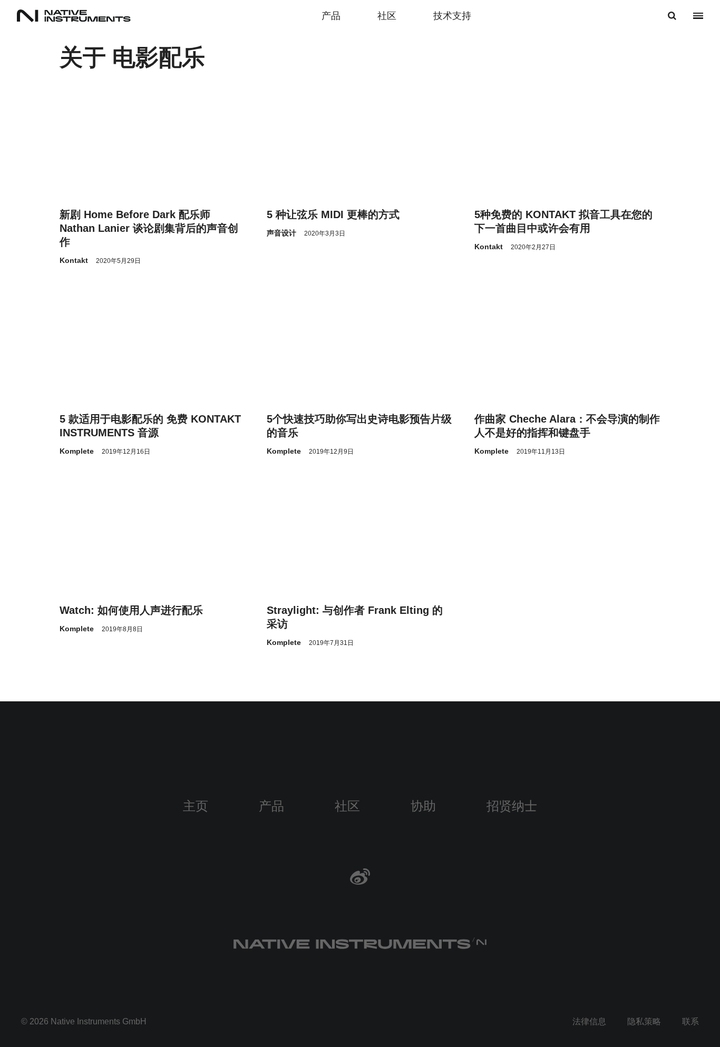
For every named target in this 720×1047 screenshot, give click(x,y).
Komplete (77, 451)
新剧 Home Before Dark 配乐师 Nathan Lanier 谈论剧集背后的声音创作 (149, 228)
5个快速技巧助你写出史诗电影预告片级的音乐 (359, 425)
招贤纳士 (512, 806)
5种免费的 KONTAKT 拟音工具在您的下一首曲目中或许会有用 (563, 221)
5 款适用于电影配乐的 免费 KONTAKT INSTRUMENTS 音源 (150, 425)
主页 (195, 806)
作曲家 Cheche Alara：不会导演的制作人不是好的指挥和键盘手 (567, 425)
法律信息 (589, 1021)
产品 (331, 16)
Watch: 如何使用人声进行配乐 (131, 610)
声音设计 (281, 233)
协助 (423, 806)
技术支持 (452, 16)
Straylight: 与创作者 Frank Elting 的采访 (355, 617)
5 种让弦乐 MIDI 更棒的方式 (333, 214)
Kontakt (74, 260)
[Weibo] (360, 876)
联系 (690, 1021)
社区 (386, 16)
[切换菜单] (698, 16)
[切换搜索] (672, 16)
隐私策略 (644, 1021)
